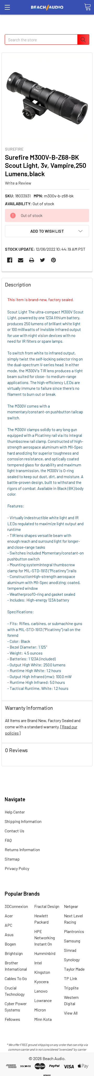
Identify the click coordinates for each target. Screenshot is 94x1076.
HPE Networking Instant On (44, 937)
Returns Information (22, 849)
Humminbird (44, 953)
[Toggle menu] (7, 7)
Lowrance (43, 1000)
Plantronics (74, 931)
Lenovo (41, 990)
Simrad (70, 950)
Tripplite (71, 987)
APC (8, 925)
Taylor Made (74, 968)
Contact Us (14, 830)
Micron (40, 1009)
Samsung (72, 940)
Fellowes (12, 1019)
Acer (9, 915)
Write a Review (18, 182)
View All (71, 1012)
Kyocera (41, 981)
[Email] (20, 260)
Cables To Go (16, 978)
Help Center (15, 811)
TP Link (70, 978)
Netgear (71, 906)
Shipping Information (23, 821)
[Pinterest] (53, 260)
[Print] (31, 260)
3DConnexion (16, 906)
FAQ (8, 840)
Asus (9, 934)
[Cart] (87, 7)
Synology (72, 959)
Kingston (42, 972)
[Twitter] (42, 260)
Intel (38, 962)
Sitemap (12, 858)
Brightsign (14, 953)
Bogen (10, 943)
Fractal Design (46, 906)
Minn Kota (43, 1019)
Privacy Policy (17, 868)
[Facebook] (9, 260)
